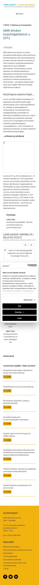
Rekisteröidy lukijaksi (11, 547)
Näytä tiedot (28, 300)
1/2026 (5, 569)
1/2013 (6, 25)
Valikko (20, 14)
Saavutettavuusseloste (12, 559)
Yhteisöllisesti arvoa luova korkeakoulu (18, 387)
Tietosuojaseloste (10, 556)
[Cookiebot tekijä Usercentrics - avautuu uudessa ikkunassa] (28, 265)
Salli (19, 306)
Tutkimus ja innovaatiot (20, 25)
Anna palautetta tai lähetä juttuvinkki (17, 550)
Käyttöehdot (8, 553)
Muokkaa (18, 312)
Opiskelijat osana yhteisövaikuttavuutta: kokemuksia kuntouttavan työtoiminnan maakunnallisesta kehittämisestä (19, 452)
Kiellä (19, 318)
